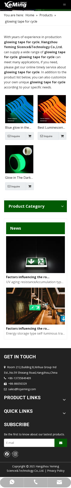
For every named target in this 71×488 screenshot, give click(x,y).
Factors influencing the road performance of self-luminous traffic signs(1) (28, 328)
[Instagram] (15, 454)
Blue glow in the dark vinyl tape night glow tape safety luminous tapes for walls (17, 127)
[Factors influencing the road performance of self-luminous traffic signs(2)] (35, 272)
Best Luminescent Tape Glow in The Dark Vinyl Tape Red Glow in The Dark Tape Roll (51, 127)
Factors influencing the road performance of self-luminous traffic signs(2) (28, 277)
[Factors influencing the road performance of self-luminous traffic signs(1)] (35, 323)
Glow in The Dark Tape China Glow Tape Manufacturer (18, 177)
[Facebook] (7, 454)
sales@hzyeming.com (22, 389)
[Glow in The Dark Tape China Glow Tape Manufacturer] (19, 159)
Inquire (15, 136)
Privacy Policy (55, 470)
